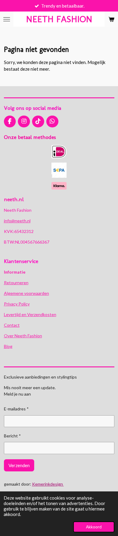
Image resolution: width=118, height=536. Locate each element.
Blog (8, 346)
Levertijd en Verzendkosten (30, 314)
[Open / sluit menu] (6, 19)
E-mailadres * (16, 408)
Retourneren (16, 282)
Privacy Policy (17, 303)
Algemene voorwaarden (26, 293)
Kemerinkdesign (48, 484)
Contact (12, 325)
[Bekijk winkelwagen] (111, 19)
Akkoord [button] (94, 526)
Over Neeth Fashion (23, 335)
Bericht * (12, 435)
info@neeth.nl (17, 220)
